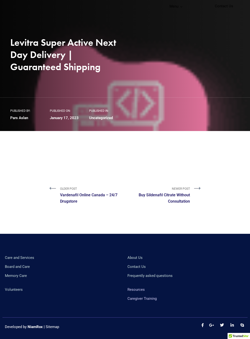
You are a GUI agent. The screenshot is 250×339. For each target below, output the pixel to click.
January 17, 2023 (64, 118)
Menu (173, 6)
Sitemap (52, 327)
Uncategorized (101, 118)
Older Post (88, 195)
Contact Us (224, 6)
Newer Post (164, 195)
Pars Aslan (19, 118)
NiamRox (35, 327)
